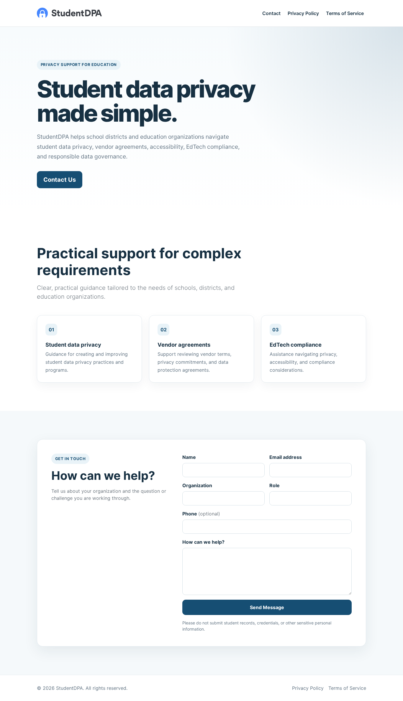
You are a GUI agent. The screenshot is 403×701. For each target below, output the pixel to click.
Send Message (267, 607)
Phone (201, 514)
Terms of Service (345, 13)
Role (274, 485)
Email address (285, 457)
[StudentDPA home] (69, 13)
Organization (197, 485)
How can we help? (203, 542)
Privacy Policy (303, 13)
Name (189, 457)
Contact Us (59, 179)
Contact (271, 13)
